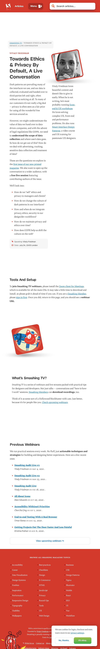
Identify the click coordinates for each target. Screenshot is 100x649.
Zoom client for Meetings (71, 286)
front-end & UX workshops (63, 106)
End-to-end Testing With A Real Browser (35, 517)
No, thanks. (64, 640)
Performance (17, 595)
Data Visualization (19, 575)
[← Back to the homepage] (8, 6)
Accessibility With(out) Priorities (32, 506)
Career (15, 570)
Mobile (69, 590)
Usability (16, 611)
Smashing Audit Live (25, 486)
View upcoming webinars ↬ (50, 541)
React (68, 595)
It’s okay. (83, 640)
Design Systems (19, 580)
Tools (41, 605)
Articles (19, 6)
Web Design (44, 616)
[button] (92, 6)
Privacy (42, 595)
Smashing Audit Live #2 (27, 475)
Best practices (45, 565)
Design (42, 575)
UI (67, 605)
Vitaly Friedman (43, 631)
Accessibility (17, 565)
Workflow (70, 616)
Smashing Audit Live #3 (27, 465)
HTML (42, 585)
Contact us (40, 643)
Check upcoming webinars (55, 402)
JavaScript (43, 590)
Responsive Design (20, 600)
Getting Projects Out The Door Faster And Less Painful (43, 527)
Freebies (15, 585)
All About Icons (22, 496)
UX (40, 611)
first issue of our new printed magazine (25, 166)
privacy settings (77, 633)
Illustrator (70, 585)
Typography (17, 605)
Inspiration (16, 590)
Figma (68, 580)
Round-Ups (44, 600)
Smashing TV (16, 43)
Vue (67, 611)
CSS (67, 570)
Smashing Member (77, 293)
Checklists (43, 570)
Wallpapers (17, 616)
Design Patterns (73, 575)
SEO (68, 600)
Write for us (29, 643)
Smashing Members (38, 392)
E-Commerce (44, 580)
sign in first (21, 297)
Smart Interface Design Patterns (63, 129)
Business (70, 565)
